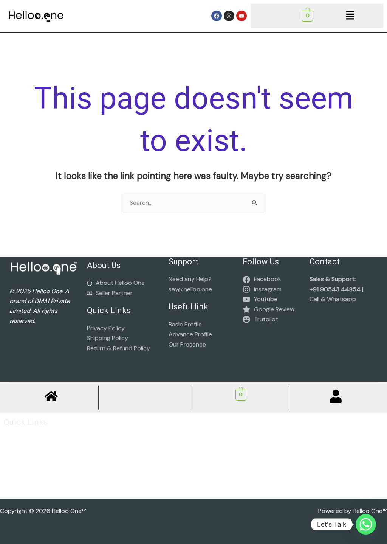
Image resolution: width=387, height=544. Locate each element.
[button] (350, 16)
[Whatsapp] (366, 524)
